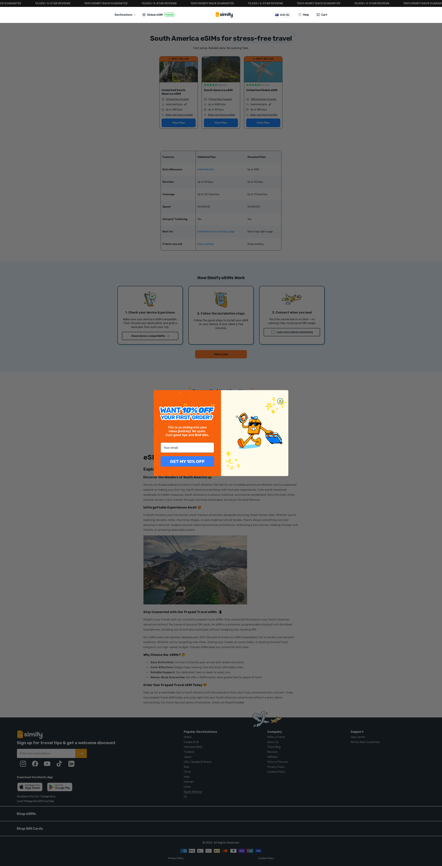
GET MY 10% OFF (187, 461)
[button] (126, 14)
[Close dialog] (280, 401)
